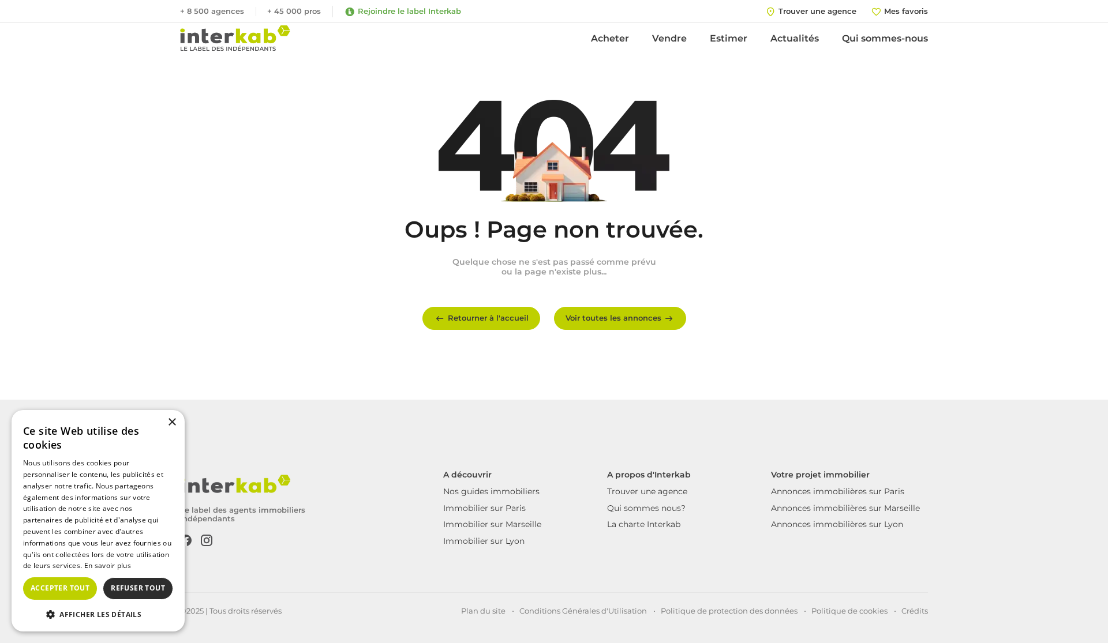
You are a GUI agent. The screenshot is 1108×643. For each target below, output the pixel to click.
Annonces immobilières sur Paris (837, 491)
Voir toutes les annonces (613, 317)
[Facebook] (186, 539)
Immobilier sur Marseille (492, 524)
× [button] (171, 422)
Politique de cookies (849, 610)
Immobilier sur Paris (484, 508)
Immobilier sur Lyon (484, 541)
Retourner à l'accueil (488, 317)
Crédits (914, 610)
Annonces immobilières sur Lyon (837, 524)
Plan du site (483, 610)
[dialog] (98, 520)
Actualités (794, 38)
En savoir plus (107, 565)
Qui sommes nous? (646, 508)
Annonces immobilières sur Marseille (845, 508)
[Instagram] (206, 539)
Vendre (669, 38)
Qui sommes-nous (885, 38)
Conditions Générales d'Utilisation (583, 610)
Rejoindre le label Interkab (409, 11)
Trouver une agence (647, 491)
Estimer (728, 38)
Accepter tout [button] (60, 588)
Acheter (610, 38)
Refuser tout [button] (138, 588)
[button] (98, 613)
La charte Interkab (643, 524)
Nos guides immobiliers (491, 491)
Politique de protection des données (729, 610)
